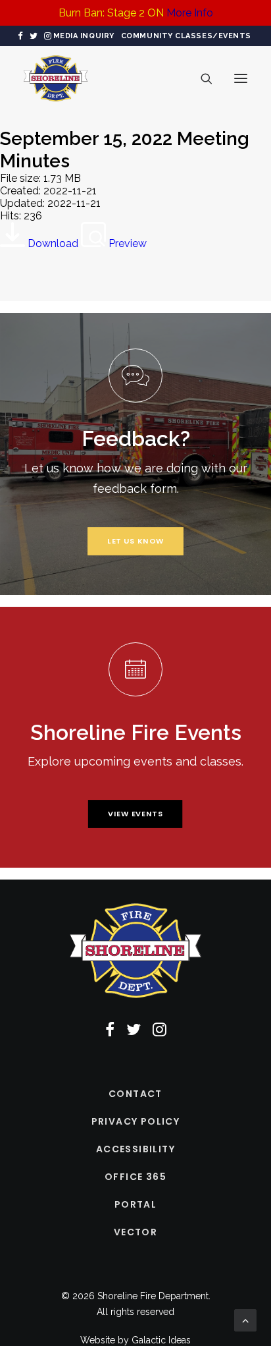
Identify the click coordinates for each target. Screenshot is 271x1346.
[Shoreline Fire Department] (55, 78)
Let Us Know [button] (135, 541)
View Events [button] (135, 813)
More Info (189, 13)
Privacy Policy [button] (135, 1121)
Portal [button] (135, 1204)
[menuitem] (83, 36)
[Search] (200, 78)
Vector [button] (135, 1232)
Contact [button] (135, 1093)
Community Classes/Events (186, 36)
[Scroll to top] (245, 1319)
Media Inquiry (83, 36)
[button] (20, 36)
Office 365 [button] (135, 1176)
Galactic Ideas (161, 1340)
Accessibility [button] (135, 1149)
